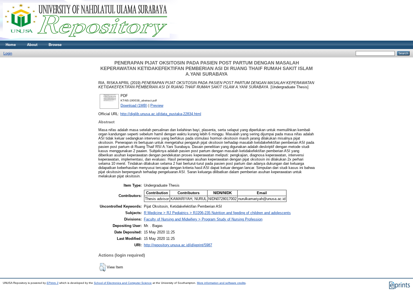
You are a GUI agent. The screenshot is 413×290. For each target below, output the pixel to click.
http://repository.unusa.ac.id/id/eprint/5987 (178, 245)
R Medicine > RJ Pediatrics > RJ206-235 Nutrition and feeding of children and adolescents (217, 213)
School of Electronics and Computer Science (123, 282)
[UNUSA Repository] (86, 39)
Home (11, 45)
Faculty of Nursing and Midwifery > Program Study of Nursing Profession (203, 219)
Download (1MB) (134, 105)
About (32, 45)
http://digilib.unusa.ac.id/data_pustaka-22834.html (160, 114)
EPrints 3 (52, 282)
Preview (156, 105)
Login (7, 53)
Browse (55, 45)
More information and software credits (221, 282)
